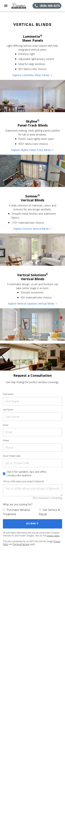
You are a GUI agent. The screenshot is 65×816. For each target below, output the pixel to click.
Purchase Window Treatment (16, 512)
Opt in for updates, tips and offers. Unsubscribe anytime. (27, 473)
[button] (6, 6)
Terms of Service (21, 544)
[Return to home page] (22, 5)
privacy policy (53, 535)
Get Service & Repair (49, 512)
